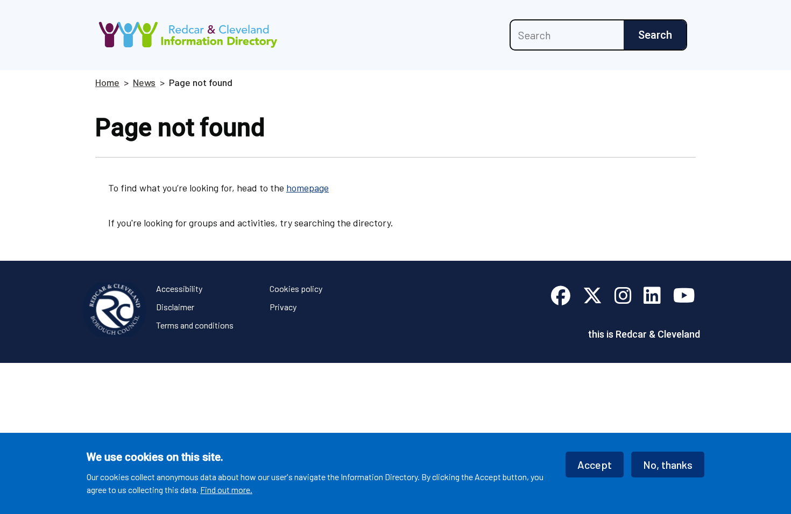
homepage (307, 188)
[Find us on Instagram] (623, 295)
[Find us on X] (592, 295)
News (144, 82)
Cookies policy (296, 288)
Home (107, 82)
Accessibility (179, 288)
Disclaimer (175, 307)
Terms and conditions (195, 325)
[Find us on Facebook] (560, 295)
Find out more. (226, 489)
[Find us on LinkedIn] (652, 295)
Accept (594, 464)
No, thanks (668, 464)
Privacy (283, 307)
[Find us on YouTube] (684, 295)
